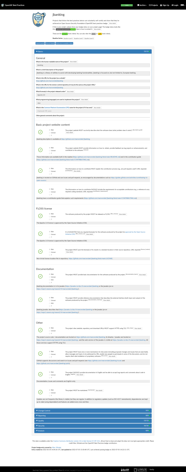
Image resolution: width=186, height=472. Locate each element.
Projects (154, 5)
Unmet (52, 133)
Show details (112, 23)
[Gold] (100, 34)
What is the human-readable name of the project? (52, 62)
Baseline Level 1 (68, 38)
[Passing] (65, 34)
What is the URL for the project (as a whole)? (50, 78)
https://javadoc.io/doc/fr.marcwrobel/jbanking (82, 286)
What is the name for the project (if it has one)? (64, 107)
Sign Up (165, 5)
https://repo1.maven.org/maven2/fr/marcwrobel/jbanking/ (57, 289)
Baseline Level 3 (89, 38)
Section (142, 5)
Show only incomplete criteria (64, 43)
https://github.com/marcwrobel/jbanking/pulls (53, 363)
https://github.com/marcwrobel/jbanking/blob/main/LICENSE (90, 258)
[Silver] (93, 34)
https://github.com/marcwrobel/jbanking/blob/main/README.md (96, 157)
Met (52, 130)
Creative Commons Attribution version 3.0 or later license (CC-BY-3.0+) (76, 441)
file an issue (66, 470)
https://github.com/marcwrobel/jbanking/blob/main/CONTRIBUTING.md (63, 160)
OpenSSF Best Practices (14, 5)
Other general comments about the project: (50, 115)
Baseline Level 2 (78, 38)
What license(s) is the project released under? (51, 91)
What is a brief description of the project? (50, 70)
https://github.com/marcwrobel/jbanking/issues (105, 360)
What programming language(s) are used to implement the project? (58, 99)
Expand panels (40, 43)
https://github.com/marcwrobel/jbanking (49, 81)
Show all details (50, 43)
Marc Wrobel (56, 447)
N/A (52, 280)
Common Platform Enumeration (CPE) (56, 107)
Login (175, 5)
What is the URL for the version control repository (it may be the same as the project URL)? (65, 85)
